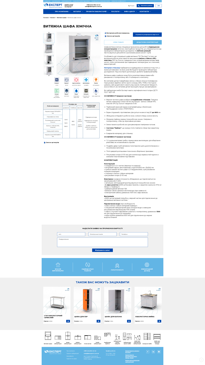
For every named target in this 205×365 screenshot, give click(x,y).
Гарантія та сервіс (72, 358)
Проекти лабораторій (96, 11)
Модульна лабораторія (101, 1)
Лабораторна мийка (144, 317)
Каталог (77, 11)
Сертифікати (66, 1)
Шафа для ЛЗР (81, 317)
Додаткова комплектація (147, 42)
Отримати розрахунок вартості (147, 34)
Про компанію (62, 11)
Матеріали (56, 1)
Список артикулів (52, 142)
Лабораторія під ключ (81, 1)
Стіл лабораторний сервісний (53, 317)
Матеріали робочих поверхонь (118, 33)
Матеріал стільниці (112, 68)
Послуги (115, 11)
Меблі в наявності (119, 1)
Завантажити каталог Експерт (132, 351)
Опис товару (118, 42)
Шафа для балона (113, 317)
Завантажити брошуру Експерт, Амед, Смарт (131, 356)
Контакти (144, 11)
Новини (47, 1)
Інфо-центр (129, 11)
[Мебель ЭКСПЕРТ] (54, 6)
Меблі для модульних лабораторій (132, 361)
